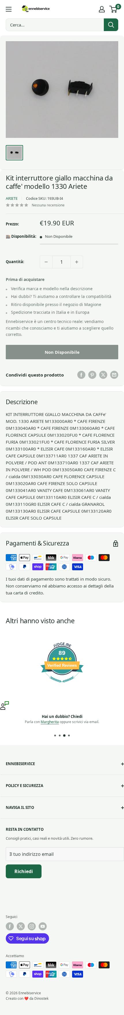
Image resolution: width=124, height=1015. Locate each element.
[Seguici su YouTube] (43, 926)
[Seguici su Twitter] (21, 926)
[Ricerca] (111, 24)
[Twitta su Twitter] (103, 375)
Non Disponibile (62, 352)
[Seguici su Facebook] (10, 926)
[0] (113, 9)
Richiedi (23, 871)
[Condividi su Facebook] (81, 375)
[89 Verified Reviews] (62, 685)
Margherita (50, 721)
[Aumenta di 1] (77, 262)
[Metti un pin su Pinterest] (92, 375)
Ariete (12, 198)
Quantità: (15, 261)
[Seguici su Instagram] (32, 926)
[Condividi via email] (114, 375)
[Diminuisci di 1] (46, 262)
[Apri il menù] (9, 9)
